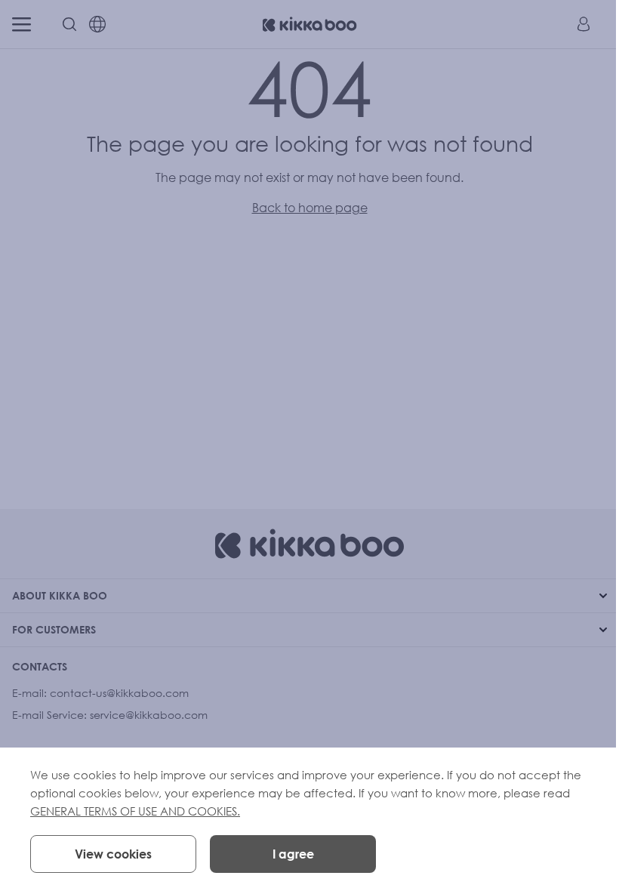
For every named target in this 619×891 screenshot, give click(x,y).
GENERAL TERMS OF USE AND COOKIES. (135, 811)
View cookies (113, 854)
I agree (293, 854)
